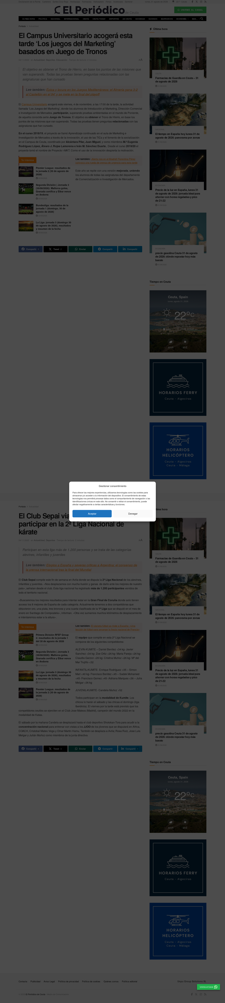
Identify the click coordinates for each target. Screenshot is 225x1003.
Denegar (133, 513)
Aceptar (92, 513)
